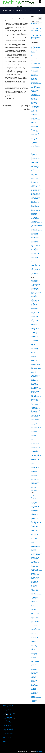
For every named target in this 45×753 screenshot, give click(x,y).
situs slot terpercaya (11, 714)
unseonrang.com (34, 145)
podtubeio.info (34, 660)
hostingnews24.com (35, 419)
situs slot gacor (6, 716)
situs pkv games (10, 708)
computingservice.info (35, 141)
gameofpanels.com (35, 562)
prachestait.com (34, 636)
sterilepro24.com (34, 195)
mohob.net (33, 105)
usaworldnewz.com (35, 283)
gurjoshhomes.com (35, 328)
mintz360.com (34, 103)
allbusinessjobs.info (34, 70)
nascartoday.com (34, 435)
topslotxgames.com (35, 533)
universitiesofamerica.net (36, 522)
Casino (7, 98)
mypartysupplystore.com (36, 299)
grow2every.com (34, 412)
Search (32, 16)
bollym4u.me (33, 684)
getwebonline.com (34, 585)
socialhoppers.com (34, 581)
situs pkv (12, 726)
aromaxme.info (34, 649)
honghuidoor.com (34, 542)
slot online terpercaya (35, 47)
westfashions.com (34, 606)
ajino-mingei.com (34, 323)
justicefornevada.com (35, 135)
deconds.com (33, 486)
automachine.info (34, 167)
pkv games (12, 98)
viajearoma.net (34, 360)
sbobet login (5, 729)
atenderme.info (34, 652)
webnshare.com (34, 130)
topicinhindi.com (34, 66)
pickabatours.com (34, 72)
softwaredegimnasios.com (36, 455)
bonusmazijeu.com (35, 234)
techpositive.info (34, 143)
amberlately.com (34, 295)
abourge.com (33, 377)
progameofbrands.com (35, 523)
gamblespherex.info (35, 175)
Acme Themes (39, 751)
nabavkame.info (34, 693)
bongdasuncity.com (35, 111)
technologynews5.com (35, 447)
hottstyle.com (34, 420)
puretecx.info (33, 641)
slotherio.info (33, 665)
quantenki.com (34, 187)
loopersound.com (34, 315)
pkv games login (34, 50)
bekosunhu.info (34, 654)
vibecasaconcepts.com (35, 185)
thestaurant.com (34, 229)
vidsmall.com (33, 191)
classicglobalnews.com (35, 482)
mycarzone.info (34, 183)
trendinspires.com (34, 610)
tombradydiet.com (34, 329)
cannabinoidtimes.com (35, 118)
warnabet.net (33, 682)
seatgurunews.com (35, 343)
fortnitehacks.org (34, 668)
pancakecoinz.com (35, 90)
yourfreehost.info (34, 324)
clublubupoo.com (34, 233)
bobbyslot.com (34, 101)
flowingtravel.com (34, 543)
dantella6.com (34, 535)
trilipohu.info (33, 701)
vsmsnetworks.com (35, 499)
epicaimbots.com (34, 399)
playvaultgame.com (35, 268)
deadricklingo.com (34, 173)
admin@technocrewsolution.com (21, 18)
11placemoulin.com (34, 102)
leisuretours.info (34, 137)
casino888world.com (35, 218)
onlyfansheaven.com (35, 586)
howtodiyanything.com (35, 422)
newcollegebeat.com (35, 307)
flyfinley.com (33, 91)
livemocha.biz (33, 676)
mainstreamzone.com (35, 127)
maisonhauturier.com (35, 430)
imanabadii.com (34, 700)
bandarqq (4, 726)
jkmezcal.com (34, 221)
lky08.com (33, 588)
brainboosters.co (34, 293)
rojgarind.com (33, 122)
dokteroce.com (34, 622)
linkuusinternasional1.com (36, 337)
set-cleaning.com (34, 464)
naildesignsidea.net (35, 371)
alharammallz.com (34, 380)
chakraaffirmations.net (35, 95)
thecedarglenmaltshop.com (36, 63)
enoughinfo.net (34, 680)
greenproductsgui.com (35, 119)
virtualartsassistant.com (35, 210)
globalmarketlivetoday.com (36, 410)
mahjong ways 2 (6, 744)
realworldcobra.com (35, 166)
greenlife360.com (34, 507)
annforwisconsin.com (35, 300)
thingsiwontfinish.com (35, 274)
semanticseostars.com (35, 126)
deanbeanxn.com (34, 82)
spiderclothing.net (34, 340)
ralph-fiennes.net (34, 589)
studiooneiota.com (34, 163)
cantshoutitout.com (35, 509)
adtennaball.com (34, 549)
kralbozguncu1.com (35, 426)
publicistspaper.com (35, 467)
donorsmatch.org (34, 672)
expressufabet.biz (34, 510)
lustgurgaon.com (34, 98)
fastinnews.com (34, 246)
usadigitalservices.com (35, 579)
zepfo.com (33, 446)
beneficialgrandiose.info (35, 656)
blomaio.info (33, 657)
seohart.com (33, 463)
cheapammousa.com (35, 364)
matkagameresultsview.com (36, 553)
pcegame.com (34, 440)
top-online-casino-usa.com (36, 541)
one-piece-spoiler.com (35, 162)
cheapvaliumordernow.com (36, 213)
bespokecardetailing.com (36, 349)
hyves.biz (33, 678)
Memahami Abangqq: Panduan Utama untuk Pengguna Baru (35, 39)
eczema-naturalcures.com (36, 353)
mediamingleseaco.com (36, 628)
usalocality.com (34, 285)
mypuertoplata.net (34, 511)
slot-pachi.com (34, 113)
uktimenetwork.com (35, 281)
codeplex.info (33, 345)
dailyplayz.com (34, 244)
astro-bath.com (34, 355)
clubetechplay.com (35, 241)
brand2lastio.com (34, 578)
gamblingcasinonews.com (36, 521)
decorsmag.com (34, 519)
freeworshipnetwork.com (36, 375)
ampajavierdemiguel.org (36, 292)
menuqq (4, 705)
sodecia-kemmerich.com (36, 215)
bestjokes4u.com (34, 97)
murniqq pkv (7, 733)
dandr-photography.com (36, 621)
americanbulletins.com (35, 381)
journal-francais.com (35, 624)
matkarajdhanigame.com (36, 83)
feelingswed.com (34, 406)
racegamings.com (34, 264)
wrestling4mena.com (35, 576)
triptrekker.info (34, 179)
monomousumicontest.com (36, 171)
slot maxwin (5, 713)
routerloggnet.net (34, 534)
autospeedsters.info (35, 169)
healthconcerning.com (35, 121)
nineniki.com (33, 545)
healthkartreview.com (35, 415)
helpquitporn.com (34, 416)
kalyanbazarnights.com (35, 539)
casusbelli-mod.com (35, 332)
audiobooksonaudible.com (36, 474)
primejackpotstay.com (35, 265)
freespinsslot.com (34, 114)
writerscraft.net (34, 571)
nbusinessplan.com (35, 506)
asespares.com (34, 383)
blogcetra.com (34, 147)
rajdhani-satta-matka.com (36, 570)
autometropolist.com (35, 387)
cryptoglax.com (34, 319)
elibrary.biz (33, 352)
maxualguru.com (34, 110)
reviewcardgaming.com (35, 198)
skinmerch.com (34, 309)
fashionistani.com (34, 404)
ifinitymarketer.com (35, 249)
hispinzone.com (34, 538)
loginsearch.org (34, 669)
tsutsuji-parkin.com (35, 361)
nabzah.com (33, 550)
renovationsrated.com (35, 460)
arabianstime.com (34, 384)
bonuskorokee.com (35, 237)
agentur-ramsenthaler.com (36, 177)
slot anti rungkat (11, 713)
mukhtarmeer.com (35, 434)
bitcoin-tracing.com (35, 476)
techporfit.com (34, 503)
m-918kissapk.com (34, 692)
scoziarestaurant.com (35, 462)
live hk (32, 48)
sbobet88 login (5, 730)
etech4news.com (34, 400)
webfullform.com (34, 517)
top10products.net (34, 71)
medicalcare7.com (35, 547)
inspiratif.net (33, 498)
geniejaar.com (34, 99)
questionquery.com (35, 617)
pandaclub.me (34, 686)
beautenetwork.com (35, 475)
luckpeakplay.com (34, 256)
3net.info (33, 344)
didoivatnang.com (34, 394)
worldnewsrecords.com (35, 194)
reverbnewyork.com (35, 308)
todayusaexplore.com (35, 284)
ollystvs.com (33, 151)
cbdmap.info (33, 80)
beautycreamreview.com (36, 388)
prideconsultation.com (35, 92)
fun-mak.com (34, 217)
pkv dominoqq (34, 58)
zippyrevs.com (34, 527)
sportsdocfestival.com (35, 272)
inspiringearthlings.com (35, 423)
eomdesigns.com (34, 178)
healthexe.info (34, 640)
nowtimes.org (33, 673)
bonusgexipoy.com (34, 238)
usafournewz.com (34, 287)
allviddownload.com (35, 518)
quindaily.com (34, 468)
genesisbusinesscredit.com (36, 594)
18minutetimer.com (35, 125)
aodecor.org (33, 670)
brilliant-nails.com (34, 620)
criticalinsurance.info (35, 557)
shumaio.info (33, 664)
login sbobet (11, 730)
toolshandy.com (34, 608)
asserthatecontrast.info (35, 650)
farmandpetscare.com (35, 139)
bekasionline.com (34, 505)
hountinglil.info (34, 94)
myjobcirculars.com (35, 530)
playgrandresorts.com (35, 269)
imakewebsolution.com (35, 87)
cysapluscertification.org (36, 666)
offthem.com (33, 501)
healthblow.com (34, 567)
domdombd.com (34, 242)
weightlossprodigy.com (35, 106)
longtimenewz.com (35, 253)
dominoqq (33, 52)
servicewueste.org (34, 526)
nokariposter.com (34, 558)
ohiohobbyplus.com (35, 320)
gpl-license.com (34, 411)
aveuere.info (33, 117)
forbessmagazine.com (35, 408)
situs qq (32, 46)
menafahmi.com (34, 432)
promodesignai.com (35, 466)
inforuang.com (34, 596)
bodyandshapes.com (35, 478)
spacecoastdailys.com (35, 458)
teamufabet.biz (34, 515)
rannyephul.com (34, 612)
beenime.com (34, 214)
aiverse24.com (34, 471)
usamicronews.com (35, 257)
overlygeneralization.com (36, 131)
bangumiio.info (34, 653)
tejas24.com (33, 633)
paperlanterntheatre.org (35, 373)
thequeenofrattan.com (35, 158)
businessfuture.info (35, 78)
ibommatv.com (34, 502)
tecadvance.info (34, 642)
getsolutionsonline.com (35, 554)
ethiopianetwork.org (35, 133)
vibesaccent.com (34, 291)
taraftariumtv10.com (35, 616)
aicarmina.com (34, 297)
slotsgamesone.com (35, 537)
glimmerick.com (34, 304)
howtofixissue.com (34, 514)
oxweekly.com (34, 602)
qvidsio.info (33, 662)
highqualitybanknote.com (36, 418)
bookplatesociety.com (35, 333)
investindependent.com (35, 424)
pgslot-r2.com (34, 442)
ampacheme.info (34, 646)
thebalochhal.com (34, 288)
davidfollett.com (34, 305)
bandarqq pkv (9, 721)
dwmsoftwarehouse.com (36, 396)
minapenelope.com (35, 316)
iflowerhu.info (33, 696)
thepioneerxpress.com (35, 513)
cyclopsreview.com (35, 391)
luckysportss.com (34, 254)
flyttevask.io (33, 688)
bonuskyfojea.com (34, 236)
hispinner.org (33, 555)
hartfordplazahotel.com (35, 690)
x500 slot (4, 714)
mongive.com (34, 551)
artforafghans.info (34, 637)
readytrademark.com (35, 459)
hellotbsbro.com (34, 138)
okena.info (33, 347)
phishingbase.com (34, 262)
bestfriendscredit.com (35, 351)
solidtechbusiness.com (35, 197)
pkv (12, 712)
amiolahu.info (33, 645)
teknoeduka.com (34, 448)
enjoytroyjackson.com (35, 397)
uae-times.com (34, 495)
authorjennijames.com (35, 359)
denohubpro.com (34, 159)
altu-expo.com (34, 357)
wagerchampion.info (35, 170)
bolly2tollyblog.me (34, 685)
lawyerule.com (34, 626)
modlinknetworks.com (35, 252)
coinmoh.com (34, 389)
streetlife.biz (33, 677)
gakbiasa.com (34, 694)
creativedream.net (34, 582)
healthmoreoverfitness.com (36, 531)
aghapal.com (33, 356)
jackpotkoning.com (35, 250)
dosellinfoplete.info (34, 658)
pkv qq (7, 725)
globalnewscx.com (34, 153)
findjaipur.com (34, 301)
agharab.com (33, 363)
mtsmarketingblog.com (35, 629)
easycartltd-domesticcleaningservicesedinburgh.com (36, 489)
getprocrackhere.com (35, 245)
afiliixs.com (33, 379)
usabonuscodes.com (35, 452)
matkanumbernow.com (35, 529)
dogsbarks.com (34, 395)
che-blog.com (34, 88)
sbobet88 (9, 712)
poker (32, 55)
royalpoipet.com (34, 228)
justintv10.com (34, 625)
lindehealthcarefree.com (36, 68)
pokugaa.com (33, 266)
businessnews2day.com (35, 193)
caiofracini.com (34, 142)
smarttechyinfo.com (35, 107)
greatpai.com (33, 372)
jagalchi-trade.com (35, 313)
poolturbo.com (34, 634)
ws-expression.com (35, 443)
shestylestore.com (34, 273)
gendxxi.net (33, 181)
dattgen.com (33, 392)
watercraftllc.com (34, 376)
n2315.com (33, 584)
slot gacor (8, 710)
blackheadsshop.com (35, 202)
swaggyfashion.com (35, 614)
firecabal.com (34, 407)
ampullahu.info (34, 648)
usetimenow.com (34, 566)
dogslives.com (34, 154)
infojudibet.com (34, 79)
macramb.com (34, 600)
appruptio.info (34, 703)
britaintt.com (33, 484)
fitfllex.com (33, 593)
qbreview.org (33, 525)
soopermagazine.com (35, 456)
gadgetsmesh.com (35, 134)
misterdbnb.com (34, 220)
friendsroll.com (34, 339)
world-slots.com (34, 86)
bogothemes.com (34, 321)
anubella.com (33, 472)
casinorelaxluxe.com (35, 240)
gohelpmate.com (34, 569)
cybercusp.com (34, 483)
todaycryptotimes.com (35, 451)
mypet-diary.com (34, 601)
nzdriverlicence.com (35, 438)
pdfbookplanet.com (35, 155)
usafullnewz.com (34, 280)
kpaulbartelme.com (35, 206)
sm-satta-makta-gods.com (36, 454)
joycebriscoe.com (34, 296)
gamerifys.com (34, 497)
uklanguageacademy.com (36, 67)
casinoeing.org (34, 674)
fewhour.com (33, 123)
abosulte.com (33, 470)
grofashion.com (34, 258)
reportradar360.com (35, 613)
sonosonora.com (34, 336)
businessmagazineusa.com (36, 189)
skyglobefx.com (34, 174)
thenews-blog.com (35, 450)
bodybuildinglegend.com (36, 618)
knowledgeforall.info (35, 577)
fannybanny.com (34, 248)
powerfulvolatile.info (35, 661)
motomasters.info (34, 182)
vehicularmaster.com (35, 289)
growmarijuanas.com (35, 129)
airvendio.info (33, 638)
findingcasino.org (34, 165)
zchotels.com (33, 444)
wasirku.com (33, 632)
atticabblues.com (34, 385)
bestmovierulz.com (35, 312)
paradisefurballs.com (35, 115)
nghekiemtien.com (34, 630)
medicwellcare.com (35, 190)
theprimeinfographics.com (36, 212)
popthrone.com (34, 84)
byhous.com (33, 689)
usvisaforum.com (34, 311)
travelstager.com (34, 609)
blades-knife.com (34, 161)
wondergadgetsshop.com (36, 341)
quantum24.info (34, 186)
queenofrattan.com (35, 157)
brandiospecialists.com (35, 546)
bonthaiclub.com (34, 331)
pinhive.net (33, 681)
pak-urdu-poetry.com (35, 146)
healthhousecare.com (35, 414)
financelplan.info (34, 76)
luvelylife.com (33, 598)
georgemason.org (34, 64)
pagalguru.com (34, 439)
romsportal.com (34, 270)
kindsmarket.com (34, 597)
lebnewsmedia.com (35, 335)
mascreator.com (34, 431)
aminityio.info (33, 644)
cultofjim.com (34, 303)
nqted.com (33, 436)
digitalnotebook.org (35, 109)
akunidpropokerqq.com (35, 348)
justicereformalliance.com (36, 317)
